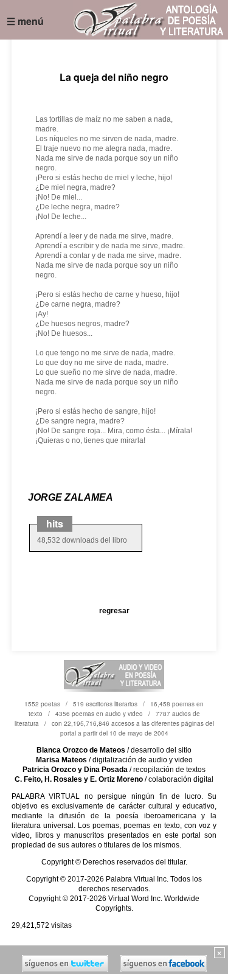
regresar (114, 611)
